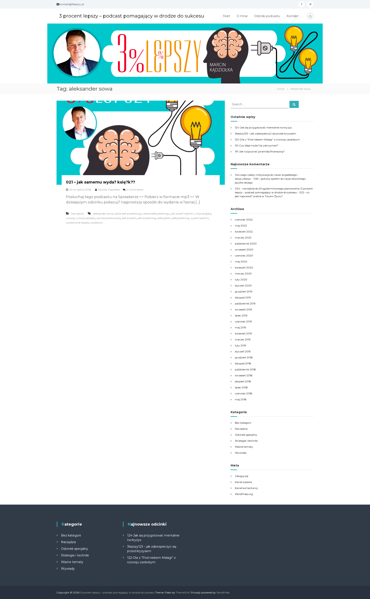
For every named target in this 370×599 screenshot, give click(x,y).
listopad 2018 (243, 363)
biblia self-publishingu (128, 213)
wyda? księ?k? (200, 218)
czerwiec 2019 (243, 321)
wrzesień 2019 (243, 309)
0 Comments (135, 189)
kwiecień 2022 (244, 231)
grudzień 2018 (244, 357)
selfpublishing (180, 218)
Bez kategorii (243, 422)
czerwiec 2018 (243, 393)
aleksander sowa (103, 213)
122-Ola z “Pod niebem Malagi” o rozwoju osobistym (267, 139)
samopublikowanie (109, 218)
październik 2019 (245, 303)
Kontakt (292, 16)
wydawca (97, 222)
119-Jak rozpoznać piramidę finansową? (260, 151)
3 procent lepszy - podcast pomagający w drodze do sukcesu (117, 592)
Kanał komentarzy (246, 488)
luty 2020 (241, 279)
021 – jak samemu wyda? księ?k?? (100, 182)
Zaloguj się (241, 476)
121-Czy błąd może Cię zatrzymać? (256, 145)
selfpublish (163, 218)
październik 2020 (246, 243)
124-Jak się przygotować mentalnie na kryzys (263, 127)
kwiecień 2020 (244, 267)
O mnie (242, 16)
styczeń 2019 (243, 351)
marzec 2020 (243, 273)
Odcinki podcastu (267, 16)
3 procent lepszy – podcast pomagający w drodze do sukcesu (131, 16)
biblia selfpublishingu (156, 213)
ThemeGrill (182, 592)
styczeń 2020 (243, 285)
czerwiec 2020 (244, 255)
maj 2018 (240, 399)
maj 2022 (241, 225)
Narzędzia (77, 213)
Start (226, 16)
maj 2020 (241, 261)
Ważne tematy (244, 446)
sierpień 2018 (243, 381)
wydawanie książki (77, 222)
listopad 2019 (243, 297)
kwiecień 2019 (243, 333)
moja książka (203, 213)
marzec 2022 (243, 237)
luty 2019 (240, 345)
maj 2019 (240, 327)
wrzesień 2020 (244, 249)
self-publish (129, 218)
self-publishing (147, 218)
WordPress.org (244, 494)
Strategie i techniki (246, 440)
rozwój (70, 218)
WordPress (223, 592)
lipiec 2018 (241, 387)
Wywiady (241, 452)
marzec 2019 (243, 339)
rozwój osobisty (85, 218)
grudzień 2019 (243, 291)
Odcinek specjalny (246, 434)
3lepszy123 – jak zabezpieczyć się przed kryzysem (265, 133)
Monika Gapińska (109, 189)
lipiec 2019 (241, 315)
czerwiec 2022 (244, 219)
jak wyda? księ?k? (182, 213)
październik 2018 (245, 369)
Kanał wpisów (243, 482)
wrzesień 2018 (243, 375)
